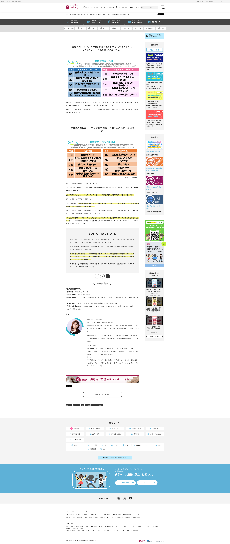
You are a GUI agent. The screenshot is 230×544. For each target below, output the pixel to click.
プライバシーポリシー (117, 517)
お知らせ (68, 517)
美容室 (100, 405)
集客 (72, 526)
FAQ (107, 517)
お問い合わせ (136, 517)
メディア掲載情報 (77, 517)
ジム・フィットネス (118, 530)
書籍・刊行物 (88, 517)
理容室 (73, 530)
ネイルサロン (91, 530)
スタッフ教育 (79, 526)
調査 (83, 405)
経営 (67, 526)
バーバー (149, 526)
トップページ (69, 14)
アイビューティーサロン (104, 530)
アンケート (94, 405)
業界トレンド (76, 405)
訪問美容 (68, 528)
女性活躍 (88, 405)
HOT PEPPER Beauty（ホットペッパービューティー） (114, 526)
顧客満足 (157, 526)
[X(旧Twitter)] (124, 498)
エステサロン (81, 530)
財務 (87, 526)
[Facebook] (130, 498)
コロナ (133, 526)
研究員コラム (84, 14)
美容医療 (135, 530)
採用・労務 (69, 405)
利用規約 (128, 517)
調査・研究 (77, 14)
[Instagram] (119, 498)
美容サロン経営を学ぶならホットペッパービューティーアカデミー (213, 1)
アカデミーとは (99, 517)
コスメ (128, 530)
